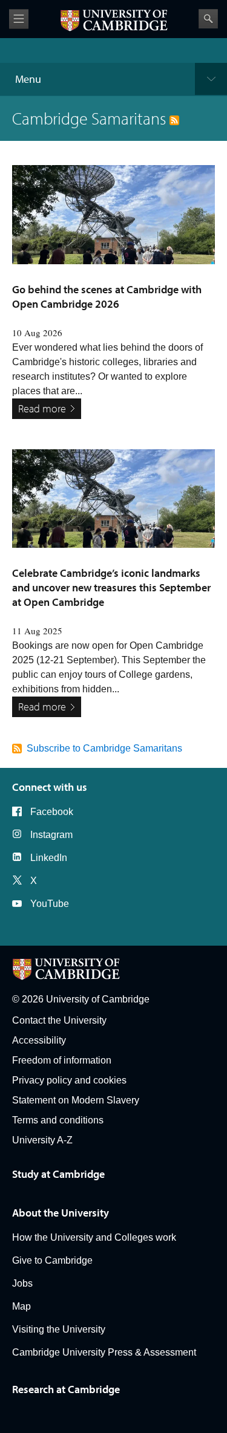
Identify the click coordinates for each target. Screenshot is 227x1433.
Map (21, 1306)
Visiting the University (58, 1329)
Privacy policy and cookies (69, 1080)
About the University (60, 1213)
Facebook (51, 812)
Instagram (51, 835)
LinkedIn (48, 858)
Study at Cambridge (58, 1174)
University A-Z (42, 1140)
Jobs (22, 1283)
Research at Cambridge (66, 1389)
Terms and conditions (58, 1120)
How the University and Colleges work (94, 1237)
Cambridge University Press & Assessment (104, 1352)
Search (208, 18)
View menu (18, 19)
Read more (42, 408)
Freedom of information (61, 1060)
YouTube (49, 903)
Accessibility (39, 1040)
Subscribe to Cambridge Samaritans (104, 748)
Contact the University (59, 1020)
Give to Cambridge (52, 1260)
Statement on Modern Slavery (75, 1100)
